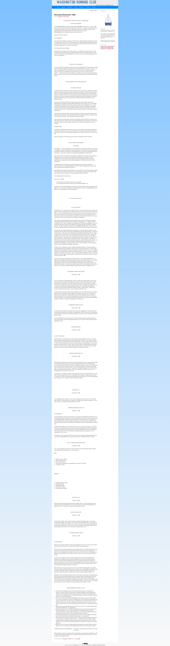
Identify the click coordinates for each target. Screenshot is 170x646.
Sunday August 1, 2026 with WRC (107, 46)
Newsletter (65, 638)
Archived (93, 7)
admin (67, 16)
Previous (91, 10)
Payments (88, 7)
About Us (63, 7)
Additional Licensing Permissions (99, 645)
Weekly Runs (69, 7)
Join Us (75, 7)
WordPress (76, 645)
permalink (78, 638)
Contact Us (81, 7)
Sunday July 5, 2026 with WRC (107, 47)
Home (58, 7)
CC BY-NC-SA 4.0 (88, 645)
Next (96, 10)
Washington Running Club (76, 3)
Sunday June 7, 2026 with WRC (107, 48)
